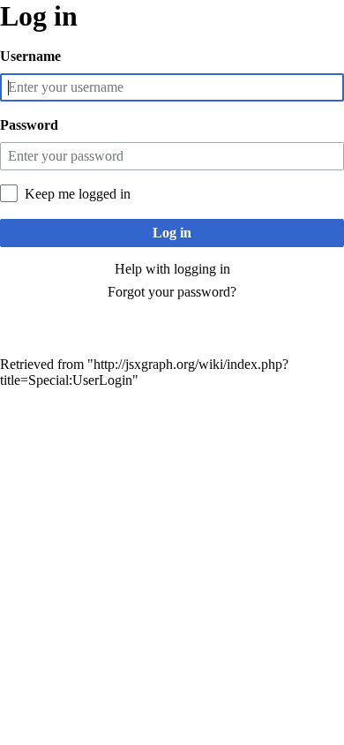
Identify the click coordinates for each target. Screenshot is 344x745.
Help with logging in (172, 268)
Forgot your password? (172, 291)
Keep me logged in (78, 193)
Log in (172, 232)
